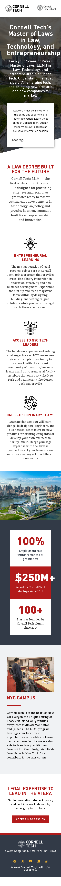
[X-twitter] (23, 861)
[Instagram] (46, 861)
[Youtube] (30, 861)
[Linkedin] (38, 861)
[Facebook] (15, 861)
